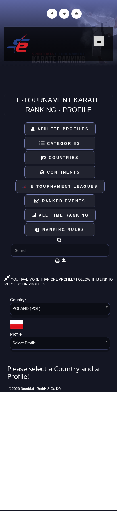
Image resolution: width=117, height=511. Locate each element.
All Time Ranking (63, 215)
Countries (63, 158)
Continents (62, 172)
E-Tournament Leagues (62, 186)
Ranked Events (62, 201)
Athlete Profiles (62, 129)
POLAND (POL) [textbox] (26, 308)
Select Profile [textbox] (24, 343)
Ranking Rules (62, 230)
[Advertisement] (58, 451)
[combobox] (60, 310)
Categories (63, 143)
